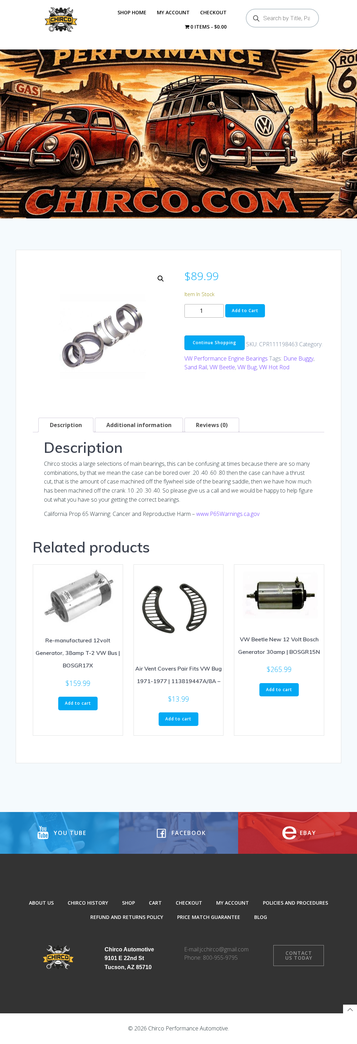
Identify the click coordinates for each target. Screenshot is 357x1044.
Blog (260, 917)
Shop (128, 902)
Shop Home (131, 12)
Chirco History (88, 902)
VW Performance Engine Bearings (226, 358)
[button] (160, 278)
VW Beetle (222, 367)
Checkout (213, 12)
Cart (155, 902)
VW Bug (247, 367)
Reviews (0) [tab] (212, 425)
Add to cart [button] (78, 703)
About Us (41, 902)
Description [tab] (66, 425)
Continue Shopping (214, 343)
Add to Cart (245, 311)
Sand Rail (195, 367)
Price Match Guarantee (208, 917)
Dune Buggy (298, 358)
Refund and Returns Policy (126, 917)
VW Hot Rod (274, 367)
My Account (173, 12)
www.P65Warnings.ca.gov (227, 514)
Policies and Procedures (295, 902)
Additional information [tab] (139, 425)
